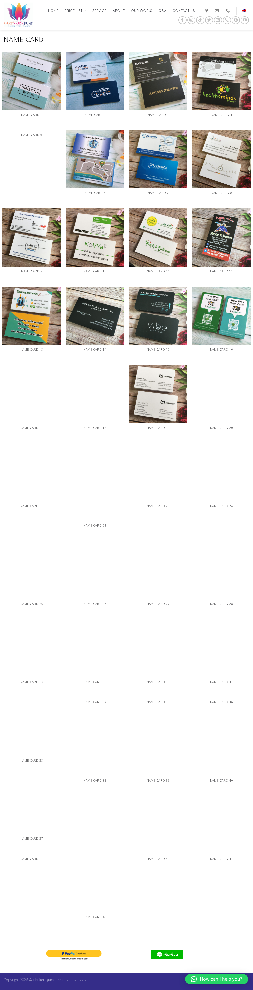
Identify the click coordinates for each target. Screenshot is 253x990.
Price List (74, 11)
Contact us (184, 11)
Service (99, 11)
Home (53, 11)
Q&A (162, 11)
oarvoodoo (81, 980)
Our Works (141, 11)
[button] (216, 979)
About (119, 11)
